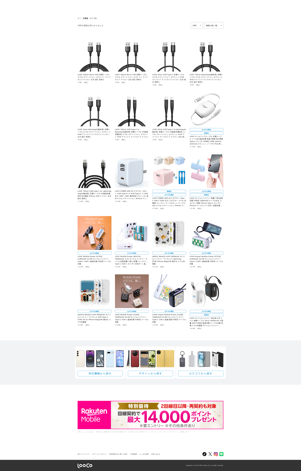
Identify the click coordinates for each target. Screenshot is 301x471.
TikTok (204, 454)
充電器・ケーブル (90, 18)
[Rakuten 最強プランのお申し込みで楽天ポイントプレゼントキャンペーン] (150, 415)
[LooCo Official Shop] (85, 465)
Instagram (216, 454)
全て (79, 18)
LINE (221, 454)
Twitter (210, 454)
